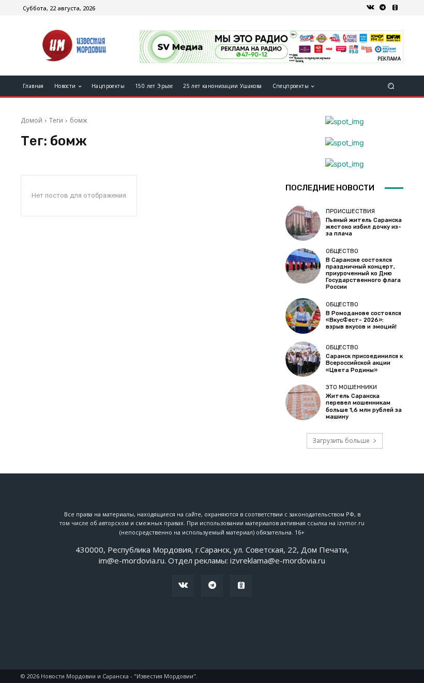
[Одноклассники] (395, 8)
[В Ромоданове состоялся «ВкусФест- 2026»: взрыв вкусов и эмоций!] (303, 315)
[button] (391, 86)
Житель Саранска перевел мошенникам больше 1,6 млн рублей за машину (364, 406)
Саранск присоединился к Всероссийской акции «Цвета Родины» (364, 363)
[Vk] (370, 8)
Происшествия (350, 211)
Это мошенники (351, 387)
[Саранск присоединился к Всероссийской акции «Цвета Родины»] (303, 359)
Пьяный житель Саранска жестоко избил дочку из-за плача (364, 227)
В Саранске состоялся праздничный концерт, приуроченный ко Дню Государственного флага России (363, 274)
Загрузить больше (341, 440)
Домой (31, 120)
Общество (342, 251)
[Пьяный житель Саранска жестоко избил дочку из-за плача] (303, 222)
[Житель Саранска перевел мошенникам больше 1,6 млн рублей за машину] (303, 402)
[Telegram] (382, 8)
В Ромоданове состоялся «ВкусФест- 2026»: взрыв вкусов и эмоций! (363, 320)
